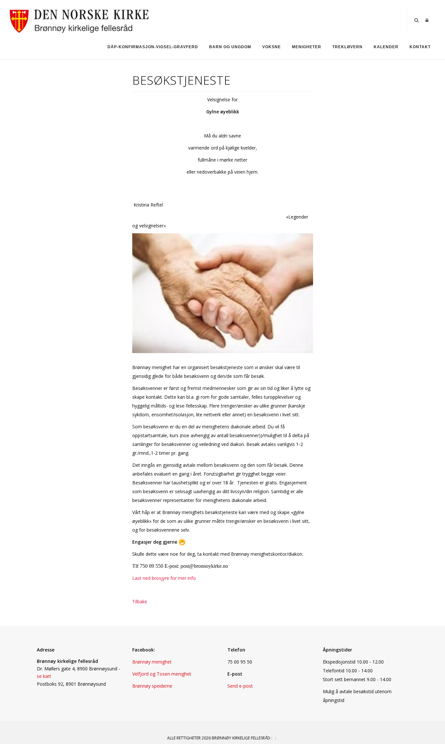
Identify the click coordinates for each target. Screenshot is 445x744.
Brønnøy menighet (152, 662)
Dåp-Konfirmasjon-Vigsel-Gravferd (153, 47)
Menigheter (306, 47)
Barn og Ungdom (230, 47)
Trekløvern (347, 47)
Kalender (386, 47)
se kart (44, 676)
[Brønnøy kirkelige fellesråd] (79, 20)
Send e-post (240, 686)
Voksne (271, 47)
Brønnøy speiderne (152, 686)
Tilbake (139, 601)
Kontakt (420, 47)
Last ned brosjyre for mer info (164, 578)
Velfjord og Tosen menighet (161, 674)
